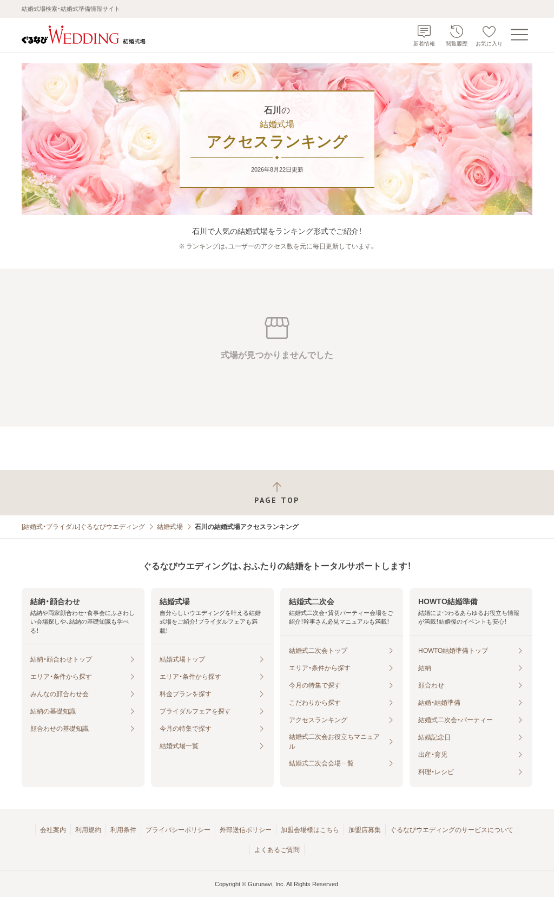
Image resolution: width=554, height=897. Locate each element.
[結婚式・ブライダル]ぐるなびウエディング (83, 527)
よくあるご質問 (277, 850)
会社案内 (53, 830)
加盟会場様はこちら (310, 830)
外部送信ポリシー (246, 830)
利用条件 (123, 830)
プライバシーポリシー (178, 830)
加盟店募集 (364, 830)
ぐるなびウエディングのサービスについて (451, 830)
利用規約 (88, 830)
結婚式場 (170, 527)
